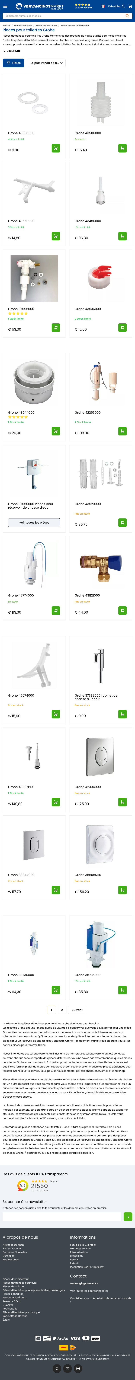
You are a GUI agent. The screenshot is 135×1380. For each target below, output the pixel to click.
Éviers (6, 1319)
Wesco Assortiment (14, 1297)
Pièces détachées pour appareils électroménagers (34, 1290)
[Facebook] (57, 1368)
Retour (74, 1259)
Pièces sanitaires (23, 25)
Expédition (76, 1256)
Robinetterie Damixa (15, 1316)
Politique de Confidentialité (60, 1355)
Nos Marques (11, 1259)
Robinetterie (10, 1308)
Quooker (8, 1305)
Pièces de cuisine (13, 1286)
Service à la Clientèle (83, 1245)
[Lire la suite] (56, 148)
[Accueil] (39, 6)
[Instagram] (78, 1368)
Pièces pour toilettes (46, 25)
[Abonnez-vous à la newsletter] (128, 1216)
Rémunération (79, 1252)
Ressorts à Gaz (12, 1301)
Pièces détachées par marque (21, 1312)
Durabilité (8, 1256)
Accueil (6, 25)
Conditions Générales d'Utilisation (24, 1355)
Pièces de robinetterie (16, 1279)
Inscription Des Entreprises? (87, 1267)
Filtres (16, 63)
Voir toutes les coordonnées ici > (90, 1291)
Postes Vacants (12, 1248)
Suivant (77, 1010)
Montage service (80, 1248)
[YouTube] (67, 1368)
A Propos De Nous (13, 1245)
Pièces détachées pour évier (20, 1283)
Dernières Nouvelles (15, 1252)
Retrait (74, 1263)
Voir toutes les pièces (34, 523)
